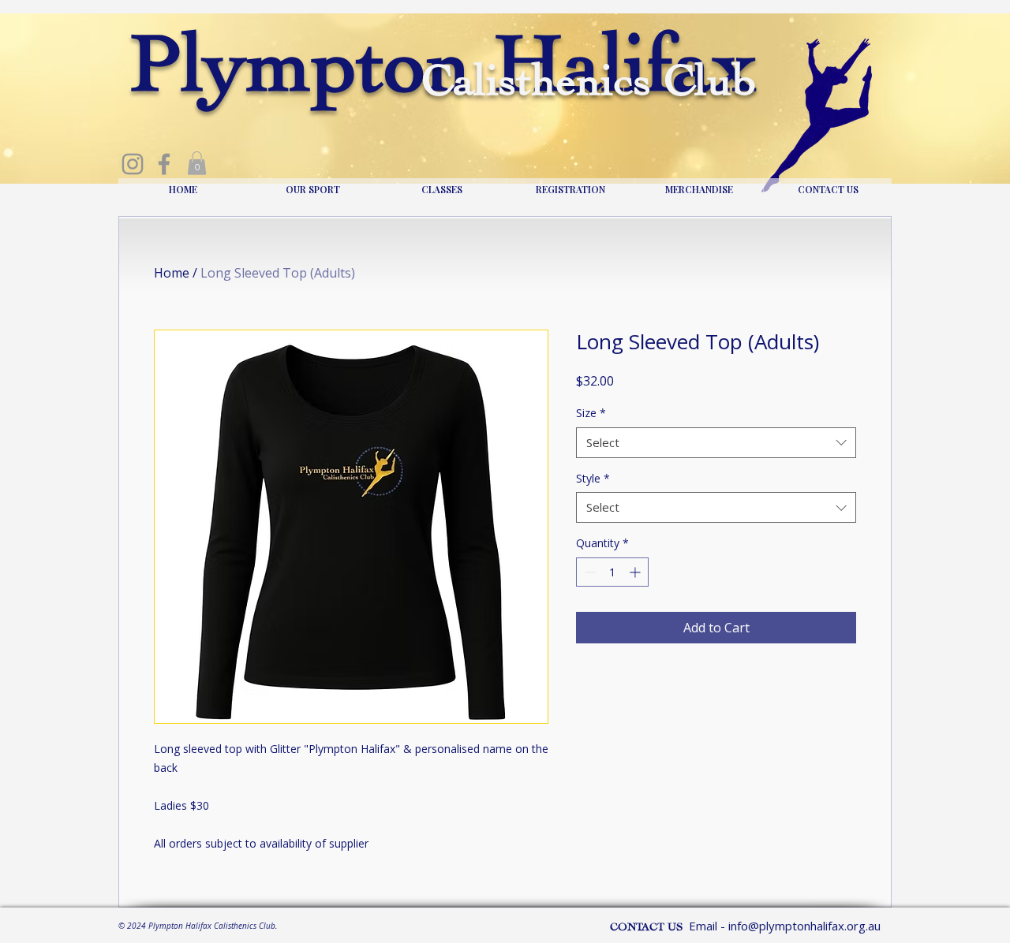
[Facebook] (164, 164)
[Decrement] (588, 572)
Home (171, 272)
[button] (197, 163)
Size (591, 412)
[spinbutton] (612, 572)
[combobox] (716, 442)
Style (593, 478)
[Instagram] (132, 164)
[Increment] (636, 572)
